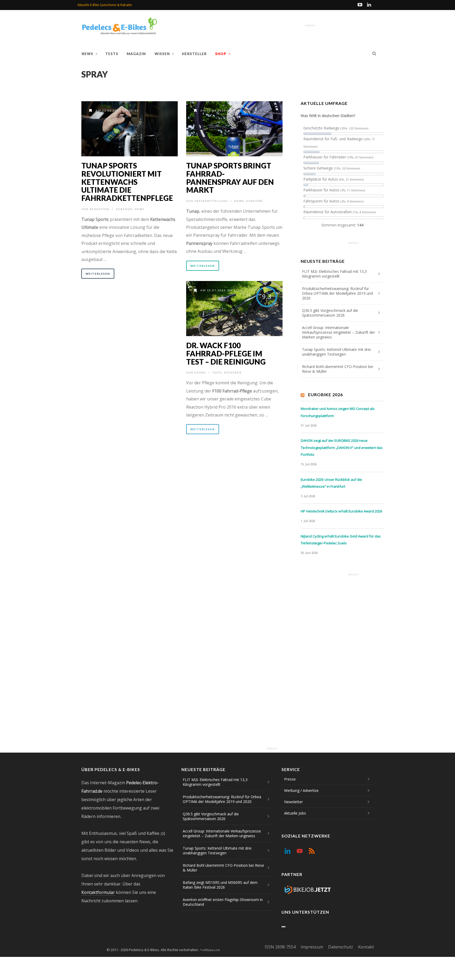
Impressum (312, 947)
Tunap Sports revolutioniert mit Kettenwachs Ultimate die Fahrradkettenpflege (127, 181)
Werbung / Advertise (301, 790)
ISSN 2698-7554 (280, 947)
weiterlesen (98, 273)
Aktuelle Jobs (295, 813)
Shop (220, 54)
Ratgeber (233, 372)
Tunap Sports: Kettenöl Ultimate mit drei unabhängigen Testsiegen (336, 352)
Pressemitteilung (211, 200)
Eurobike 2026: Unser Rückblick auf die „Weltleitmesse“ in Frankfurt (331, 483)
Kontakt (366, 947)
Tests (111, 54)
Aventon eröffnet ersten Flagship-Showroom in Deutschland (223, 902)
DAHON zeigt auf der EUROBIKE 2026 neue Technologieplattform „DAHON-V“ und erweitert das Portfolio (342, 447)
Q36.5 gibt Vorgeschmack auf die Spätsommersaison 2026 (330, 313)
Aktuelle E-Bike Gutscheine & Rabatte (104, 5)
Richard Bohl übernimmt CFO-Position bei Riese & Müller (337, 369)
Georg (200, 372)
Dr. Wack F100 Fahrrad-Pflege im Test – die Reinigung (226, 353)
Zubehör (124, 209)
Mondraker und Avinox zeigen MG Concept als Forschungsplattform (338, 412)
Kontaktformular (98, 892)
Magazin (136, 54)
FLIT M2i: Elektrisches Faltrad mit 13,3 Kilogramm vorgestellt (334, 274)
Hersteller (194, 54)
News (87, 54)
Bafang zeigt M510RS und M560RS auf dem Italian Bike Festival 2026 (220, 885)
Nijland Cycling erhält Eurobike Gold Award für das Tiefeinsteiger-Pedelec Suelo (341, 540)
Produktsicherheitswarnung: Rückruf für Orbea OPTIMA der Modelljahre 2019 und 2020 (337, 293)
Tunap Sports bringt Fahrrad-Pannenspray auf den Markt (230, 177)
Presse (290, 779)
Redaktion (100, 209)
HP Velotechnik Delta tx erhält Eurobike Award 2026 (341, 511)
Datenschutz (340, 947)
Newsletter (293, 801)
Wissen (162, 54)
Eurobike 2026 (325, 394)
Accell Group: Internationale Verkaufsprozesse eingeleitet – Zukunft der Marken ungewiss (338, 332)
